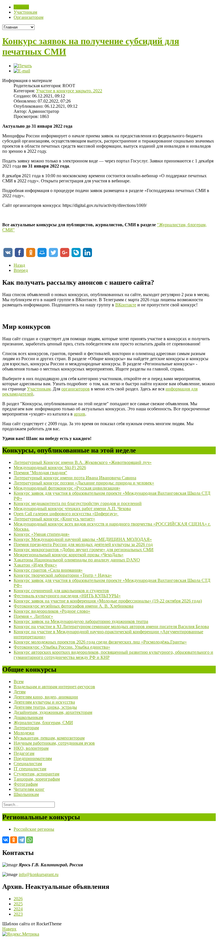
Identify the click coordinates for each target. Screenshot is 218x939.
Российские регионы (34, 829)
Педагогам (24, 753)
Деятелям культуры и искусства (44, 702)
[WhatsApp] (29, 839)
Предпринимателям (33, 758)
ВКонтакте (125, 304)
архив (79, 414)
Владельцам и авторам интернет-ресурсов (54, 686)
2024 (18, 909)
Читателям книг (29, 789)
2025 (18, 903)
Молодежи (24, 732)
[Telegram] (21, 839)
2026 (18, 898)
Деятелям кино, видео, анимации (46, 696)
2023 (18, 914)
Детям (20, 691)
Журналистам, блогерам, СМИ (43, 722)
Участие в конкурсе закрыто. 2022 (69, 90)
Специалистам (28, 763)
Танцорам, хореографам (37, 779)
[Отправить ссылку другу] (22, 70)
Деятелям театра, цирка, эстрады (45, 707)
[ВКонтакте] (5, 839)
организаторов (75, 388)
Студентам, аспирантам (36, 773)
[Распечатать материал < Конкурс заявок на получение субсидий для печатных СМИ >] (23, 65)
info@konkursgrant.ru (38, 874)
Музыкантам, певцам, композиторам (49, 738)
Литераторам (26, 727)
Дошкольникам (28, 717)
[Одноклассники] (13, 839)
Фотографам (26, 784)
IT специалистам (30, 768)
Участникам (39, 388)
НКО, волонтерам (31, 748)
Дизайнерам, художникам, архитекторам (53, 712)
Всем (19, 681)
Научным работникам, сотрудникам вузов (54, 743)
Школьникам (26, 794)
